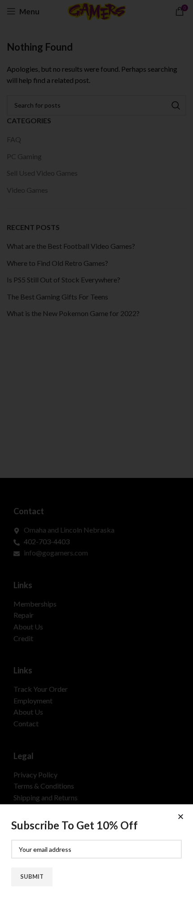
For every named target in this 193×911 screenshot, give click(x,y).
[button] (180, 816)
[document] (96, 455)
